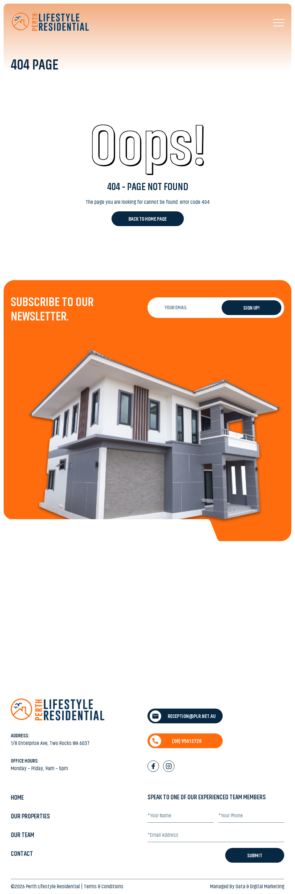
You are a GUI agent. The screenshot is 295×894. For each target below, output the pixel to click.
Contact (22, 853)
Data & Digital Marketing (260, 886)
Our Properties (30, 816)
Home (17, 797)
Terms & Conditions (103, 886)
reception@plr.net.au (191, 716)
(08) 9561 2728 (186, 741)
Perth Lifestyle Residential (53, 886)
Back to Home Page (147, 219)
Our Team (22, 835)
